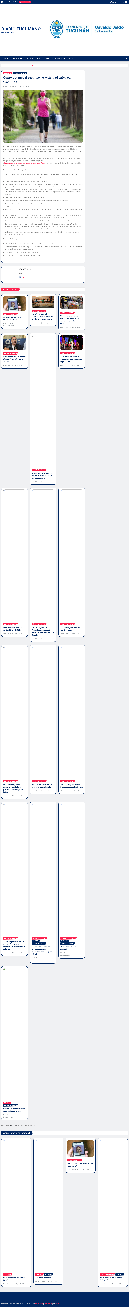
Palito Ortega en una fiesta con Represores (71, 628)
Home (5, 59)
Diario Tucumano (8, 86)
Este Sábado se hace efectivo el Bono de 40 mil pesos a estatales (14, 359)
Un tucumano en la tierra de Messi (14, 1278)
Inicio (4, 66)
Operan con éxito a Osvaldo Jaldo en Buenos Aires (14, 1110)
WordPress (39, 1304)
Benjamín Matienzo (43, 1277)
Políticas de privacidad (62, 59)
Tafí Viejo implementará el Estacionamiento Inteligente (71, 785)
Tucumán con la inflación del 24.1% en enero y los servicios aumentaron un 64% (70, 320)
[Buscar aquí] (127, 58)
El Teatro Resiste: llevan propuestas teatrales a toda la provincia (71, 359)
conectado (13, 1126)
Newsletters (43, 59)
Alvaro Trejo (35, 323)
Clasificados (16, 59)
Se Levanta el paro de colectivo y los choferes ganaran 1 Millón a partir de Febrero (14, 788)
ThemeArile (59, 1304)
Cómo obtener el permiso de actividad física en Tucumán (25, 66)
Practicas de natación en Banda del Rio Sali (112, 1278)
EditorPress (48, 1304)
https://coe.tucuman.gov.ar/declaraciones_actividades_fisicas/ (25, 163)
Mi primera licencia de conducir (69, 948)
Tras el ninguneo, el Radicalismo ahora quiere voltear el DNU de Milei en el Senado (43, 631)
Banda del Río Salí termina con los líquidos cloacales (42, 785)
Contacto (29, 59)
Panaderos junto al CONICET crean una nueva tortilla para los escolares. (42, 317)
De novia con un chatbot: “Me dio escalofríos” (13, 318)
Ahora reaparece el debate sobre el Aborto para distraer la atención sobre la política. (14, 945)
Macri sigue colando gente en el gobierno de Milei (13, 628)
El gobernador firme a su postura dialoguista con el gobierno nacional (42, 475)
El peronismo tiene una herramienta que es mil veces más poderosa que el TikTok (42, 950)
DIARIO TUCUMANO (21, 28)
